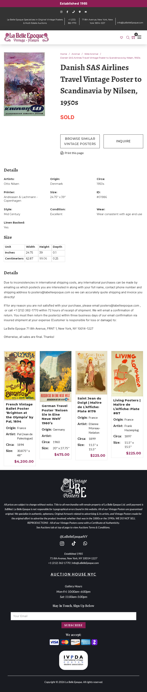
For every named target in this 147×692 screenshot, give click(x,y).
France (21, 428)
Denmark (56, 184)
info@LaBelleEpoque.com (130, 22)
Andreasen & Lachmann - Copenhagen (21, 199)
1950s (100, 184)
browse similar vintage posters (80, 141)
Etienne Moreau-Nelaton (94, 428)
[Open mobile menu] (139, 37)
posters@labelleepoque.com (50, 292)
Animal (76, 53)
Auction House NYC (73, 574)
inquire (123, 141)
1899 (92, 438)
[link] (122, 37)
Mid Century (12, 214)
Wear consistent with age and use (119, 214)
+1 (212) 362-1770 (59, 562)
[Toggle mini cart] (134, 37)
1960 (56, 442)
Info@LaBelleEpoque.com (85, 562)
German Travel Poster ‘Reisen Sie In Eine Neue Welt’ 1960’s (55, 414)
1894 (20, 444)
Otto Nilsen (11, 184)
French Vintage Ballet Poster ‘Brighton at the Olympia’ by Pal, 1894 (19, 413)
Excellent (56, 214)
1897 (127, 436)
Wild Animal (91, 53)
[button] (40, 57)
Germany (59, 429)
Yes (6, 227)
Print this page (74, 153)
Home (63, 53)
